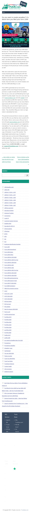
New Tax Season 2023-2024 (11, 309)
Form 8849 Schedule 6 (9, 286)
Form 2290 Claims (8, 252)
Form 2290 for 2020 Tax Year (11, 260)
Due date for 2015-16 (9, 226)
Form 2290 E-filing (8, 254)
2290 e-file (6, 189)
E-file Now (6, 231)
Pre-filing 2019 (7, 317)
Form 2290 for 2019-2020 (10, 257)
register (23, 97)
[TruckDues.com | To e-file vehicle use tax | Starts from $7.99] (14, 5)
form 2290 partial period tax (11, 278)
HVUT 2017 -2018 (8, 293)
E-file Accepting (8, 228)
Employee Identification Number (12, 244)
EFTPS (5, 234)
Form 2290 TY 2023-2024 (10, 283)
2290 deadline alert (9, 187)
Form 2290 (7, 247)
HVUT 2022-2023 (8, 296)
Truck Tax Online (8, 361)
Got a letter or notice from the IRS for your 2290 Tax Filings (8, 159)
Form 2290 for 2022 (9, 267)
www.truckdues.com (10, 97)
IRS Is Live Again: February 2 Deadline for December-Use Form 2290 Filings (13, 395)
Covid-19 (6, 218)
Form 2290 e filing (7, 492)
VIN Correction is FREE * (17, 455)
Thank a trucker (8, 356)
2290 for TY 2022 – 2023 (10, 197)
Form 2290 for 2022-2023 (10, 273)
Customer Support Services (11, 221)
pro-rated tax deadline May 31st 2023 (13, 340)
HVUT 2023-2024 (8, 299)
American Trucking (8, 213)
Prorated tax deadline (9, 345)
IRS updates (7, 306)
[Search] (27, 175)
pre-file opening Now (9, 314)
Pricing (17, 436)
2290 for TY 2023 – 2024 (10, 200)
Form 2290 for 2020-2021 (10, 262)
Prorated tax (7, 343)
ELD (5, 241)
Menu (3, 12)
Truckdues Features (9, 364)
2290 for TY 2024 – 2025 (10, 202)
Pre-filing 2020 (7, 319)
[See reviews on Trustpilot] (19, 470)
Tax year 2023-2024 (9, 353)
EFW (5, 236)
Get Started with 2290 (17, 432)
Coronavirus (7, 215)
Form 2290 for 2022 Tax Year (11, 270)
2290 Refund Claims (7, 481)
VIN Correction (8, 369)
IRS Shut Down (8, 301)
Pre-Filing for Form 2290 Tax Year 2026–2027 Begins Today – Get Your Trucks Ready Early (14, 389)
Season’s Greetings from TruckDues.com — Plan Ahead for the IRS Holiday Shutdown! (15, 405)
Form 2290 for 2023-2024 (10, 275)
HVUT (5, 291)
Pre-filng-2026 (7, 332)
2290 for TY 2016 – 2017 (10, 195)
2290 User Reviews (17, 448)
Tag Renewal (7, 351)
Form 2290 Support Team (10, 280)
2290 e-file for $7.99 (8, 504)
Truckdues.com (24, 510)
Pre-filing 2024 (7, 327)
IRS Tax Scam (7, 304)
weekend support (8, 371)
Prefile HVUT (7, 335)
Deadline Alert (7, 223)
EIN (5, 239)
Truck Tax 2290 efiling (9, 358)
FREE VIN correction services (11, 288)
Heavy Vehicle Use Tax (8, 469)
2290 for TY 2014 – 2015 (10, 192)
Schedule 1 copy (8, 348)
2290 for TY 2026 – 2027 (10, 205)
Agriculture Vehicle (8, 210)
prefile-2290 (7, 338)
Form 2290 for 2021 (9, 265)
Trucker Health (8, 366)
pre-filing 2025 (7, 330)
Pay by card (7, 312)
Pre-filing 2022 (7, 322)
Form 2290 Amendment (10, 249)
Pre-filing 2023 (7, 325)
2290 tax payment (8, 208)
